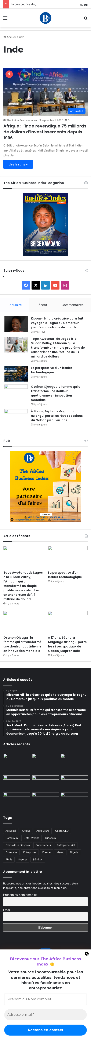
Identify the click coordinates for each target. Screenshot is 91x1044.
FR (86, 5)
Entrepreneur (43, 845)
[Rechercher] (86, 19)
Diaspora (50, 838)
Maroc (60, 852)
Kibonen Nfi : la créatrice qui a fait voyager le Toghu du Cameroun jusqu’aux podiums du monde (57, 322)
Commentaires (73, 305)
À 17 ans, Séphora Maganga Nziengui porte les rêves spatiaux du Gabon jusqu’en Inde (57, 415)
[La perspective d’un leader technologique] (16, 374)
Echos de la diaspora (18, 845)
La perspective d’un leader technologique (38, 4)
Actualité (11, 830)
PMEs (9, 859)
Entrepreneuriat (66, 845)
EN (81, 5)
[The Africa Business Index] (45, 18)
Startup (22, 859)
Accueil (11, 37)
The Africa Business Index (22, 120)
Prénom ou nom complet (20, 894)
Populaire (14, 305)
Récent (41, 305)
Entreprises (29, 852)
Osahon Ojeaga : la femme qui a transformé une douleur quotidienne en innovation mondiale (55, 393)
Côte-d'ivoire (31, 838)
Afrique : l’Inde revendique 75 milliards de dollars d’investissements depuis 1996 (44, 132)
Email (6, 910)
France (46, 852)
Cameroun (12, 838)
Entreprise (11, 852)
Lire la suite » (18, 164)
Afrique (26, 830)
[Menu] (5, 19)
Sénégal (38, 859)
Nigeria (74, 852)
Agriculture (42, 830)
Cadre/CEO (62, 830)
